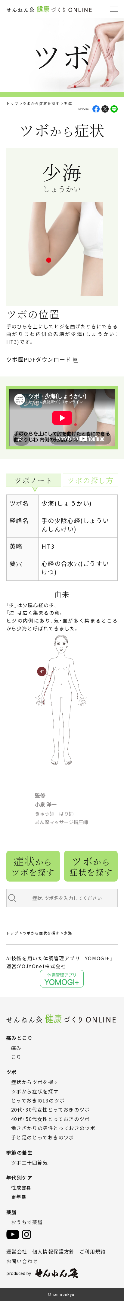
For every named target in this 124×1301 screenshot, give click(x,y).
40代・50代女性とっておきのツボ (50, 1118)
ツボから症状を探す (41, 103)
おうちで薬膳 (27, 1222)
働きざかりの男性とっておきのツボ (53, 1128)
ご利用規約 (92, 1251)
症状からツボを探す (35, 1082)
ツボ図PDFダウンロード (38, 359)
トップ (12, 103)
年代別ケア (19, 1177)
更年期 (19, 1196)
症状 (32, 865)
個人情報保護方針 (53, 1251)
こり (16, 1056)
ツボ (91, 865)
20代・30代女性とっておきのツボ (50, 1109)
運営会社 (16, 1251)
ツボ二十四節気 (29, 1162)
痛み (16, 1047)
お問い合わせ (22, 1261)
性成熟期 (21, 1187)
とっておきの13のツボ (38, 1100)
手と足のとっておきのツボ (42, 1137)
